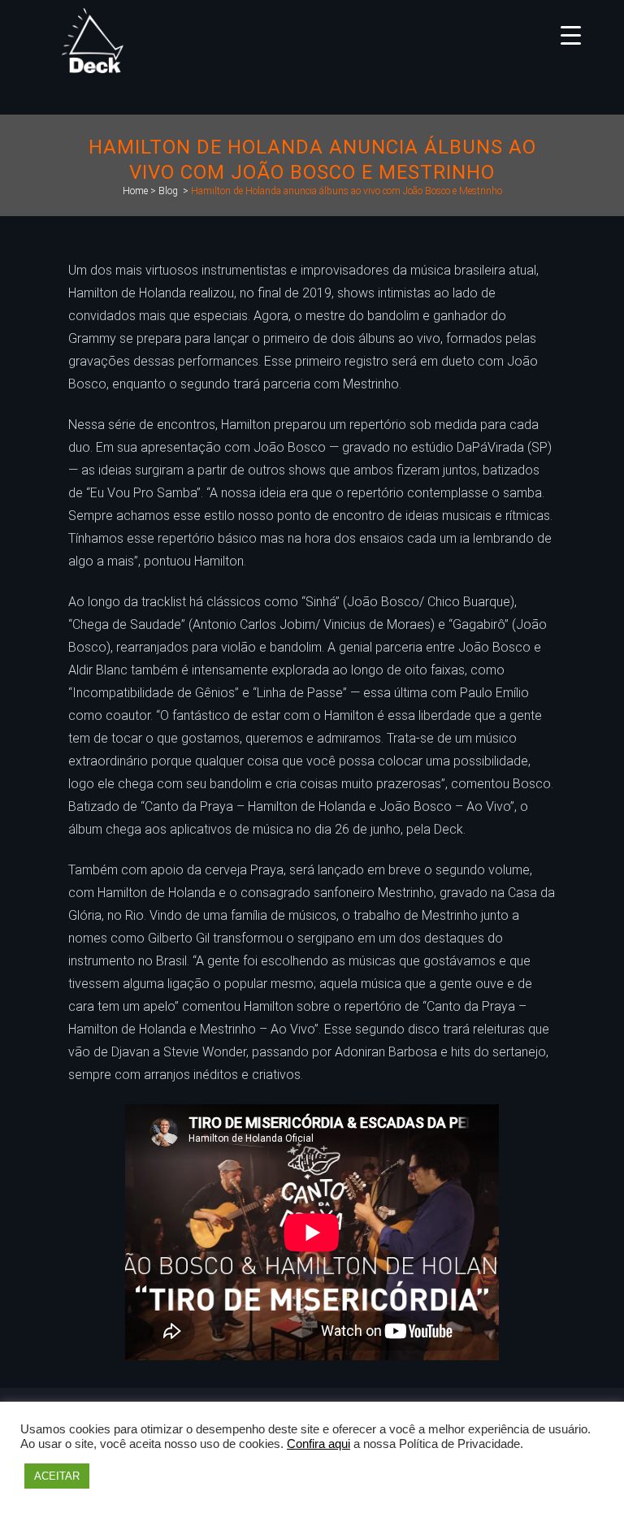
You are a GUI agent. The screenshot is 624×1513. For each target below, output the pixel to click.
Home (135, 191)
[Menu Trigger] (570, 34)
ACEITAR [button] (57, 1476)
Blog (168, 191)
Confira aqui (318, 1443)
